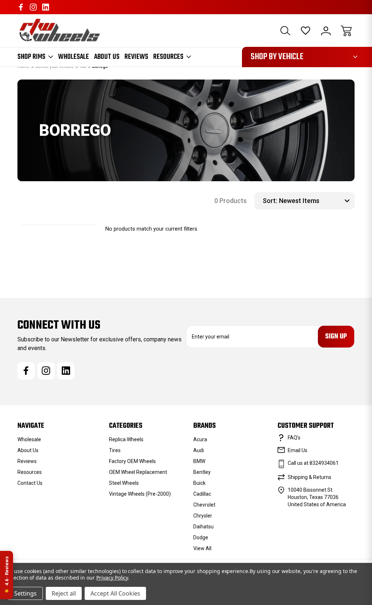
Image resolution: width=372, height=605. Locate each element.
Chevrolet (204, 505)
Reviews (136, 57)
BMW (199, 461)
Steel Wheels (124, 483)
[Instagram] (33, 7)
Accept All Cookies (115, 593)
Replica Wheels (126, 439)
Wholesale (73, 57)
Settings (25, 593)
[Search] (285, 31)
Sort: (270, 200)
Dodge (200, 537)
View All (202, 548)
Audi (198, 450)
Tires (115, 450)
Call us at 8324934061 (313, 463)
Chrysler (202, 516)
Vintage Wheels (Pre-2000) (140, 494)
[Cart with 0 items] (346, 31)
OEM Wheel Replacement (138, 472)
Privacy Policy (112, 577)
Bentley (202, 472)
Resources (168, 57)
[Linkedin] (45, 7)
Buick (199, 483)
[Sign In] (326, 31)
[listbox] (316, 201)
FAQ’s (294, 437)
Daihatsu (203, 526)
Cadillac (202, 494)
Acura (200, 439)
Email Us (297, 450)
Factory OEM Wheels (132, 461)
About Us (107, 57)
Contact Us (30, 483)
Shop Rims (31, 57)
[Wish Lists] (305, 31)
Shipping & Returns (309, 477)
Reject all (64, 593)
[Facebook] (20, 7)
